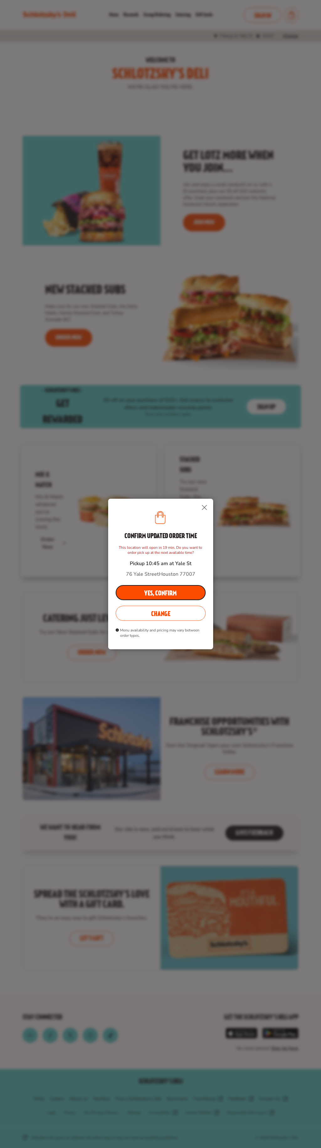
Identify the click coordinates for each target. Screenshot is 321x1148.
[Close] (204, 507)
